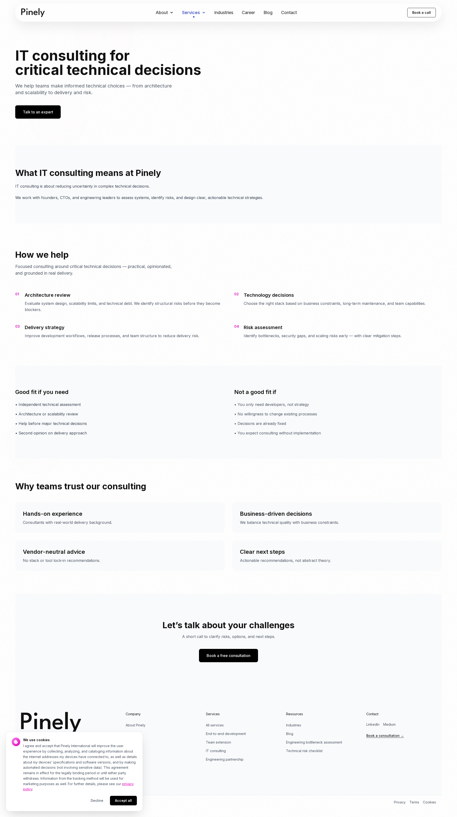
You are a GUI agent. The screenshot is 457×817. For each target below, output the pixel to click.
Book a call (421, 12)
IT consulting (216, 751)
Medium (389, 724)
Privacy (400, 802)
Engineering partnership (224, 759)
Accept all (123, 800)
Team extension (218, 742)
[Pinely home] (33, 12)
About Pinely (135, 725)
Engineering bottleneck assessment (314, 742)
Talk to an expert (38, 112)
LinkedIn (372, 724)
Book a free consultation (228, 655)
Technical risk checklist (304, 751)
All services (215, 725)
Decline (97, 800)
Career (248, 12)
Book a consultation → (385, 736)
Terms (414, 802)
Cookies (429, 802)
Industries (223, 12)
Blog (268, 12)
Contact (289, 12)
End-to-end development (226, 734)
